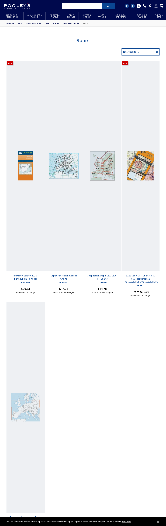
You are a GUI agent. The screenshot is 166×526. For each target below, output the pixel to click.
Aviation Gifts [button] (159, 16)
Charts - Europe (52, 23)
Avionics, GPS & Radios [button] (34, 16)
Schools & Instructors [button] (120, 16)
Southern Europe (71, 23)
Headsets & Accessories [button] (12, 16)
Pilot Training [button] (102, 16)
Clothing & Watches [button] (142, 16)
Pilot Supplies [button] (71, 16)
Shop (20, 23)
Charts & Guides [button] (86, 16)
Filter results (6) (131, 51)
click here (126, 521)
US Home (10, 23)
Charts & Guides (33, 23)
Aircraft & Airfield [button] (55, 16)
